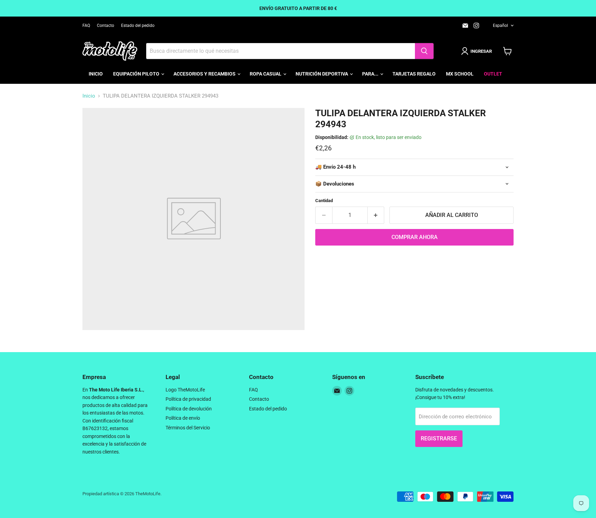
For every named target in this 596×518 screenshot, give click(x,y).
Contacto (105, 25)
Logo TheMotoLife (185, 389)
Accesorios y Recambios (205, 74)
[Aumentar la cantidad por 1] (376, 215)
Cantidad (324, 200)
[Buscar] (424, 51)
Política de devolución (189, 408)
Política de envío (183, 418)
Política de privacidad (188, 399)
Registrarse (439, 438)
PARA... (370, 74)
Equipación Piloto (136, 74)
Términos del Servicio (188, 427)
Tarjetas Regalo (414, 74)
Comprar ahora (414, 237)
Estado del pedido (138, 25)
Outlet (493, 74)
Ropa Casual (266, 74)
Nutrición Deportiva (322, 74)
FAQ (86, 25)
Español (500, 25)
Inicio (96, 74)
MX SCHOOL (460, 74)
